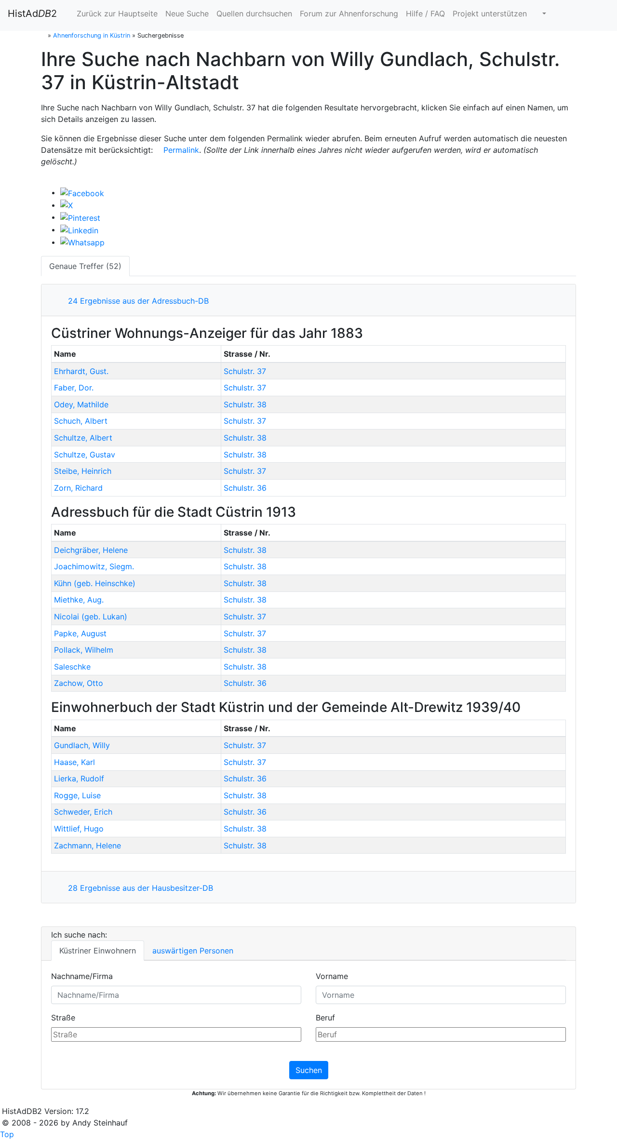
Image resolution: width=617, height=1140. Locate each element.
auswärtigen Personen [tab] (192, 950)
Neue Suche (187, 13)
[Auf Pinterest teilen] (80, 217)
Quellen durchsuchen (254, 13)
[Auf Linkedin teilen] (79, 229)
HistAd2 (32, 13)
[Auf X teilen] (66, 205)
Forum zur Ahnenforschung (349, 13)
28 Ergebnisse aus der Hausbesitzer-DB (138, 888)
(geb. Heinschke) (94, 583)
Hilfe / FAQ (425, 13)
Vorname (332, 976)
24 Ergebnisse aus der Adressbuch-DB (136, 301)
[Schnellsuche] (540, 13)
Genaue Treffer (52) (85, 266)
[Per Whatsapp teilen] (82, 242)
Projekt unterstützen (490, 13)
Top (7, 1134)
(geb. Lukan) (90, 616)
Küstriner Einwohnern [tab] (97, 950)
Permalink (180, 150)
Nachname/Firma (82, 976)
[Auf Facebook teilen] (82, 192)
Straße (63, 1017)
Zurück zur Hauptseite (116, 13)
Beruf (325, 1017)
